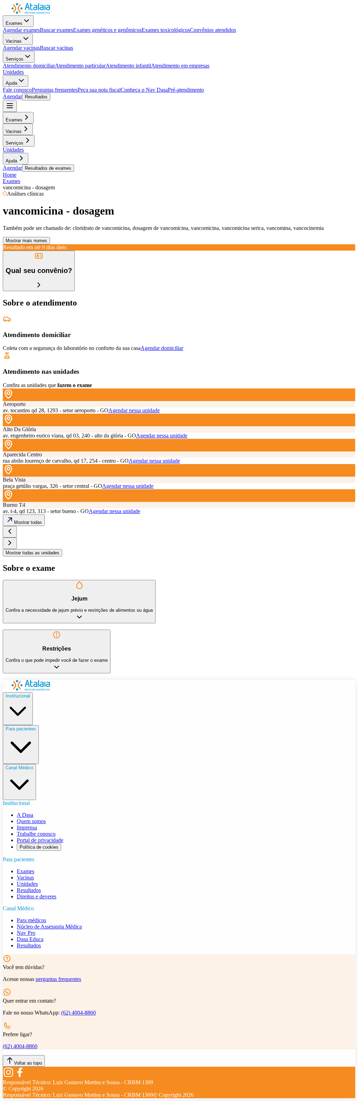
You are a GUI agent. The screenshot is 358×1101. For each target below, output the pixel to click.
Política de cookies (39, 847)
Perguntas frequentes (55, 90)
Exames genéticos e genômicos (107, 30)
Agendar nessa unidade (134, 410)
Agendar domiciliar (162, 348)
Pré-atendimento (186, 90)
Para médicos (31, 920)
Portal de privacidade (40, 840)
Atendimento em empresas (180, 66)
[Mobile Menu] (10, 106)
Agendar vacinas (21, 48)
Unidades (13, 72)
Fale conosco (17, 90)
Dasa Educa (30, 939)
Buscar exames (56, 30)
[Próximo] (10, 543)
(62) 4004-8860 (78, 1013)
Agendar (12, 96)
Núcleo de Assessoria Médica (49, 927)
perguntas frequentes (58, 979)
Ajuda (11, 83)
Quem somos (31, 821)
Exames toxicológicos (166, 30)
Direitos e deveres (36, 896)
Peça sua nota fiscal (99, 90)
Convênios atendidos (213, 30)
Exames (14, 23)
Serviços (14, 59)
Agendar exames (21, 30)
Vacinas (14, 41)
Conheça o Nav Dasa (144, 90)
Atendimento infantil (128, 66)
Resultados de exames (48, 168)
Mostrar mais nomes (26, 240)
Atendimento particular (80, 66)
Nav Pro (26, 933)
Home (9, 175)
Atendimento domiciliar (29, 66)
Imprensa (27, 827)
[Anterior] (10, 532)
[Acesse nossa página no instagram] (8, 1076)
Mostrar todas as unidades (32, 552)
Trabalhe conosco (36, 834)
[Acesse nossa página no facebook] (19, 1076)
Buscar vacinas (56, 48)
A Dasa (25, 815)
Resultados (36, 96)
